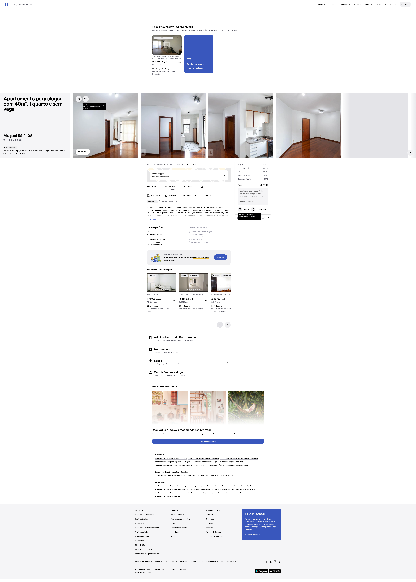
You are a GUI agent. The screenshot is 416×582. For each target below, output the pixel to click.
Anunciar (344, 4)
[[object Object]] (103, 106)
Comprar (332, 4)
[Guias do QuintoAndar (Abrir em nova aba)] (275, 561)
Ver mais (153, 220)
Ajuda (392, 4)
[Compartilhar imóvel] (79, 99)
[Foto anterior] (156, 45)
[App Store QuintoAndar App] (275, 571)
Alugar (320, 4)
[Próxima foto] (178, 45)
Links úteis (380, 4)
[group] (167, 56)
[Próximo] (410, 153)
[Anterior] (403, 153)
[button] (189, 339)
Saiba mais (221, 257)
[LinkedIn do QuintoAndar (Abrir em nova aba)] (279, 561)
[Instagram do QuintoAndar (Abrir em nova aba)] (271, 561)
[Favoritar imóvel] (86, 99)
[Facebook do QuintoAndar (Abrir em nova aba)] (266, 561)
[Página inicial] (6, 4)
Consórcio (369, 4)
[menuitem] (322, 4)
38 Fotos (84, 152)
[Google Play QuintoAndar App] (261, 571)
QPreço (356, 4)
